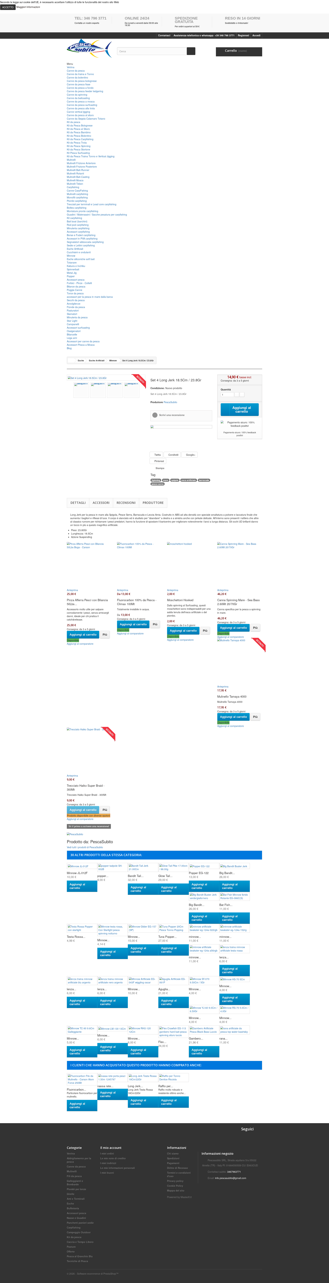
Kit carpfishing (74, 218)
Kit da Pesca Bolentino (79, 135)
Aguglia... (164, 989)
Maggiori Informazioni (28, 7)
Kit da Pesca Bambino (79, 132)
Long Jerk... (135, 1086)
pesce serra (157, 484)
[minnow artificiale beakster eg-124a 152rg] (234, 928)
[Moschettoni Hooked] (189, 563)
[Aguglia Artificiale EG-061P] (173, 980)
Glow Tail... (165, 876)
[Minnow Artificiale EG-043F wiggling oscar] (143, 980)
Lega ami (72, 338)
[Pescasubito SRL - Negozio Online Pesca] (89, 48)
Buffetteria (73, 1208)
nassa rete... (105, 1086)
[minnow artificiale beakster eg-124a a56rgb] (204, 948)
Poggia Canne (74, 290)
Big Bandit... (227, 873)
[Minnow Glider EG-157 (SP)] (143, 928)
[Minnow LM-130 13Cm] (112, 1028)
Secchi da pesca (76, 300)
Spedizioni (173, 1158)
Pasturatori (73, 310)
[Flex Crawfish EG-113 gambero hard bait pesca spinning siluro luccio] (173, 1032)
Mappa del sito (175, 1190)
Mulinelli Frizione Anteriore (81, 163)
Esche (70, 1203)
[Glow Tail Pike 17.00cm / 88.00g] (173, 867)
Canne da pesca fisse (78, 84)
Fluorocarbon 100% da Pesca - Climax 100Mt (136, 602)
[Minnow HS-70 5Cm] (234, 979)
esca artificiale (188, 480)
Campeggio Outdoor (79, 1232)
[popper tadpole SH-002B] (112, 867)
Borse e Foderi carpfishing (81, 235)
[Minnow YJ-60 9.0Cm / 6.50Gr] (204, 1009)
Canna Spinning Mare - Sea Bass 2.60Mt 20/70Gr (238, 602)
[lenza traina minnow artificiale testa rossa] (234, 948)
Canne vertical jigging (78, 111)
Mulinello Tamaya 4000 (231, 696)
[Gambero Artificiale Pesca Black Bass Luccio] (204, 1030)
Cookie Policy (175, 1185)
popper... (102, 876)
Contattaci (164, 35)
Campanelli (73, 324)
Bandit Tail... (136, 876)
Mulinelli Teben (75, 183)
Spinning (156, 480)
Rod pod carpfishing (78, 224)
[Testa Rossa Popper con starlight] (82, 928)
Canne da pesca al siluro (80, 115)
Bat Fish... (226, 905)
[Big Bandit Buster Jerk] (234, 866)
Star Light (72, 320)
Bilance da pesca (76, 286)
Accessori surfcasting (78, 327)
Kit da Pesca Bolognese (80, 125)
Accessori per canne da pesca (83, 341)
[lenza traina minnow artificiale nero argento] (112, 980)
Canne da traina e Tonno (80, 74)
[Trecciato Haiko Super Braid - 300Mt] (89, 749)
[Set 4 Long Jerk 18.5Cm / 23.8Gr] (87, 377)
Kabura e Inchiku (76, 266)
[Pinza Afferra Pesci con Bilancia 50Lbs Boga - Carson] (89, 563)
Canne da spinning (77, 94)
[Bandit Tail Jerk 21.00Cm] (143, 867)
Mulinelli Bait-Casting (78, 177)
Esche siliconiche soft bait (81, 259)
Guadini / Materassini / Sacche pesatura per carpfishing (97, 214)
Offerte (71, 1251)
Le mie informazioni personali (117, 1168)
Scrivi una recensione (172, 415)
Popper (71, 276)
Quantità (226, 389)
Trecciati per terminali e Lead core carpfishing (91, 204)
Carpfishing (73, 187)
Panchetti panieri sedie (80, 1222)
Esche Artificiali (75, 248)
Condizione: (157, 388)
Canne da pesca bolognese (82, 81)
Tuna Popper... (167, 936)
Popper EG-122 (199, 873)
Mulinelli (71, 159)
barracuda (204, 480)
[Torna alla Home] (71, 360)
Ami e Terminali (76, 1198)
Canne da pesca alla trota (81, 108)
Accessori (101, 503)
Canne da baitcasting (78, 98)
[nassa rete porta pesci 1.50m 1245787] (112, 1077)
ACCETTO (8, 7)
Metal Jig (72, 272)
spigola (174, 480)
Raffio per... (165, 1086)
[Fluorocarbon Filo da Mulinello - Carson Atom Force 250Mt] (82, 1079)
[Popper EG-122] (204, 866)
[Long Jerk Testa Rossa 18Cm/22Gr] (143, 1077)
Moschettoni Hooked (180, 600)
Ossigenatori (74, 331)
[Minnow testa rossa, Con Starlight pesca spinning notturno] (112, 930)
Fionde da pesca (76, 307)
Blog (69, 348)
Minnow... (103, 940)
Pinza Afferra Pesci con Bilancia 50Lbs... (87, 602)
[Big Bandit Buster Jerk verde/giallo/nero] (204, 896)
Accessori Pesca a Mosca (81, 344)
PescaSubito (170, 402)
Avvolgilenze (73, 303)
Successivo (142, 390)
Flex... (162, 1042)
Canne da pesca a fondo (80, 87)
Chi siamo (173, 1153)
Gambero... (196, 1038)
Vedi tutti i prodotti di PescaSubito (85, 847)
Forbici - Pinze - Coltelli (79, 283)
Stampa (160, 468)
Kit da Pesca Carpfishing (80, 139)
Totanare (72, 262)
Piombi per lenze (76, 1189)
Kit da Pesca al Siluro (78, 129)
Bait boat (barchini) (77, 221)
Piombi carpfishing (77, 200)
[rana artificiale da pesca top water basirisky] (234, 1030)
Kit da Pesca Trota (77, 142)
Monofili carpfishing (77, 197)
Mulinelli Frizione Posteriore (82, 166)
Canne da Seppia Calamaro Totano (86, 118)
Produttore (153, 503)
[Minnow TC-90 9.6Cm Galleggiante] (82, 1030)
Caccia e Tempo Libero (80, 1242)
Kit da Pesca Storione (78, 149)
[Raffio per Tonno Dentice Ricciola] (173, 1077)
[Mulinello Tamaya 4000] (239, 660)
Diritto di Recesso (177, 1168)
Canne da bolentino (77, 77)
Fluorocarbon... (76, 1089)
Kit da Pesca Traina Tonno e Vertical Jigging (90, 156)
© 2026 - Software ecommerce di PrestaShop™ (92, 1273)
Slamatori (72, 314)
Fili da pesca (74, 1176)
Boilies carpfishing (76, 207)
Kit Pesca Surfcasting (78, 153)
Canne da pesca (76, 70)
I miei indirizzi (108, 1163)
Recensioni (126, 503)
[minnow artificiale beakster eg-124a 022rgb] (204, 928)
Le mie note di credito (113, 1158)
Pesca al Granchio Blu (80, 1256)
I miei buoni (107, 1172)
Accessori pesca (75, 279)
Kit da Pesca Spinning (78, 146)
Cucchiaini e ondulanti (79, 252)
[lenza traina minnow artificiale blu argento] (82, 980)
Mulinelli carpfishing (77, 194)
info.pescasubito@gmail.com (230, 1178)
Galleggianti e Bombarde (75, 1182)
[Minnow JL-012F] (82, 866)
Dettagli (78, 503)
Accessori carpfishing (78, 231)
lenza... (224, 957)
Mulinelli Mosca (75, 180)
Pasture (71, 1246)
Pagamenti (173, 1163)
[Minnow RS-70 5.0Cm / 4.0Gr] (234, 1009)
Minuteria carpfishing (78, 228)
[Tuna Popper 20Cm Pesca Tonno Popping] (173, 928)
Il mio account (110, 1148)
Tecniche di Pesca (77, 1261)
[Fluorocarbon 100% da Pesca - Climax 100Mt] (139, 563)
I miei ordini (107, 1153)
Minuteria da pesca (77, 317)
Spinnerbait (73, 269)
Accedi (256, 35)
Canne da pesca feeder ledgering (85, 91)
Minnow (71, 255)
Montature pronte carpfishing (82, 211)
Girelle (70, 1194)
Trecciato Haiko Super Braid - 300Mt (86, 787)
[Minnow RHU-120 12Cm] (143, 1030)
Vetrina (70, 67)
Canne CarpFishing (77, 190)
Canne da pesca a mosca (81, 101)
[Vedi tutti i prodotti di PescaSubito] (75, 834)
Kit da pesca (73, 122)
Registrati (243, 35)
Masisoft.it (186, 1197)
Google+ (190, 454)
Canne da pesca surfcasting (82, 105)
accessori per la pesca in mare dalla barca (90, 296)
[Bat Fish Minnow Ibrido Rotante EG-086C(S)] (234, 896)
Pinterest (159, 461)
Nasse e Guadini (76, 1218)
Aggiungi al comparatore (80, 643)
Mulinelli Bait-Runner (78, 170)
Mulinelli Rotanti (75, 173)
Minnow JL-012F (77, 873)
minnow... (195, 936)
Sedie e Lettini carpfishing (81, 245)
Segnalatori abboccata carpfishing (85, 242)
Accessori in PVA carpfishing (82, 238)
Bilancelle (72, 334)
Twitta (157, 454)
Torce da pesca (75, 293)
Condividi (173, 454)
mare (165, 480)
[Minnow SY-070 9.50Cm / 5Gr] (204, 980)
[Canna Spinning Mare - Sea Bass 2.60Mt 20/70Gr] (239, 563)
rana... (223, 1038)
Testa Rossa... (76, 936)
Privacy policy (175, 1181)
